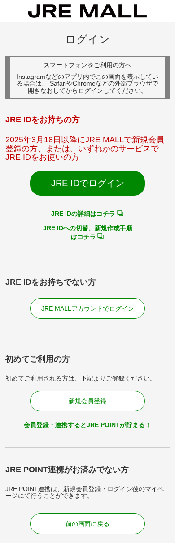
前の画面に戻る (87, 523)
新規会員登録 (87, 401)
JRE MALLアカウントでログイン (87, 308)
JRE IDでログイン (87, 183)
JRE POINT (103, 424)
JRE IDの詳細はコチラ (83, 213)
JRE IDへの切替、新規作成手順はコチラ (87, 232)
